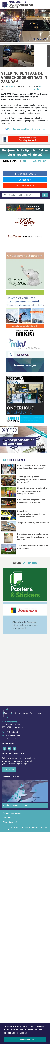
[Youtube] (9, 748)
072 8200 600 (11, 732)
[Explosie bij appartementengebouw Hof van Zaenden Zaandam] (8, 515)
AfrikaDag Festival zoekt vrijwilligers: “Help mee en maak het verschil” (31, 479)
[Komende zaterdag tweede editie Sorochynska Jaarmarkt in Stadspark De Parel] (8, 492)
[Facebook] (4, 748)
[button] (1, 56)
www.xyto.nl (10, 738)
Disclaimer (7, 817)
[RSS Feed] (14, 748)
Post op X (26, 179)
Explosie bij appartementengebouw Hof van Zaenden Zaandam (31, 514)
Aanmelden (9, 769)
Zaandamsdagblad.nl (18, 2)
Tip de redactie (27, 185)
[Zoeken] (45, 195)
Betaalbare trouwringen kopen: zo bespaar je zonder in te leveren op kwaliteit (32, 537)
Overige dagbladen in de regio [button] (16, 805)
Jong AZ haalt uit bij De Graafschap (33, 522)
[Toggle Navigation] (45, 5)
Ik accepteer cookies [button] (25, 1039)
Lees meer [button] (24, 1033)
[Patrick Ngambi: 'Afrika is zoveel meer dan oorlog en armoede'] (8, 469)
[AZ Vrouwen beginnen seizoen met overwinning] (8, 549)
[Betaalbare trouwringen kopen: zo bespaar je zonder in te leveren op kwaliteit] (8, 538)
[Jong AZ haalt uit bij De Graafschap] (8, 526)
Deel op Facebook (27, 174)
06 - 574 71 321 (35, 161)
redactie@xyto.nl (12, 735)
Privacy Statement (10, 822)
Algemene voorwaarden (12, 813)
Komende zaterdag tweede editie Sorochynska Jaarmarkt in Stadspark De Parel (32, 491)
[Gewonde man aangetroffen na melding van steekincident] (8, 503)
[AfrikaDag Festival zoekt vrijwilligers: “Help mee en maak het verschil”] (8, 480)
